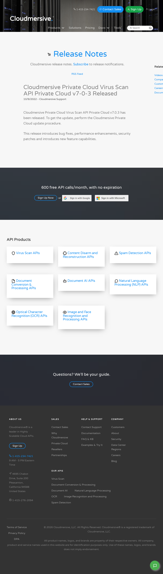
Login (151, 9)
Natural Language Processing (93, 490)
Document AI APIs (81, 281)
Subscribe (80, 64)
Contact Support (91, 427)
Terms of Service (17, 527)
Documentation (90, 433)
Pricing (90, 27)
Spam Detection (61, 502)
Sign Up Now (46, 197)
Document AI (59, 490)
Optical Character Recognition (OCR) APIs (29, 314)
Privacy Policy (16, 533)
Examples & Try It (92, 445)
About (115, 433)
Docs (102, 27)
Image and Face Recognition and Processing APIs (77, 315)
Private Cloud (59, 443)
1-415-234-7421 (85, 9)
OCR (54, 496)
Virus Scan (57, 478)
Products (54, 27)
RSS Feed (77, 74)
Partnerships (59, 455)
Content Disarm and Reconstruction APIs (80, 255)
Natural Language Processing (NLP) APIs (131, 283)
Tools (117, 27)
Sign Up (135, 9)
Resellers (56, 449)
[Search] (150, 28)
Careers (115, 455)
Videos (158, 75)
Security (116, 439)
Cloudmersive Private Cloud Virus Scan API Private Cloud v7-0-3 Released (75, 90)
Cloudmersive (31, 18)
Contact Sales (111, 9)
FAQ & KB (87, 439)
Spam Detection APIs (134, 253)
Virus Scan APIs (27, 253)
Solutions (75, 27)
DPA (16, 539)
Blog (114, 461)
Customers (117, 427)
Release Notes (79, 54)
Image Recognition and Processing (85, 496)
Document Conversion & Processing (73, 484)
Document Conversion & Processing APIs (23, 284)
